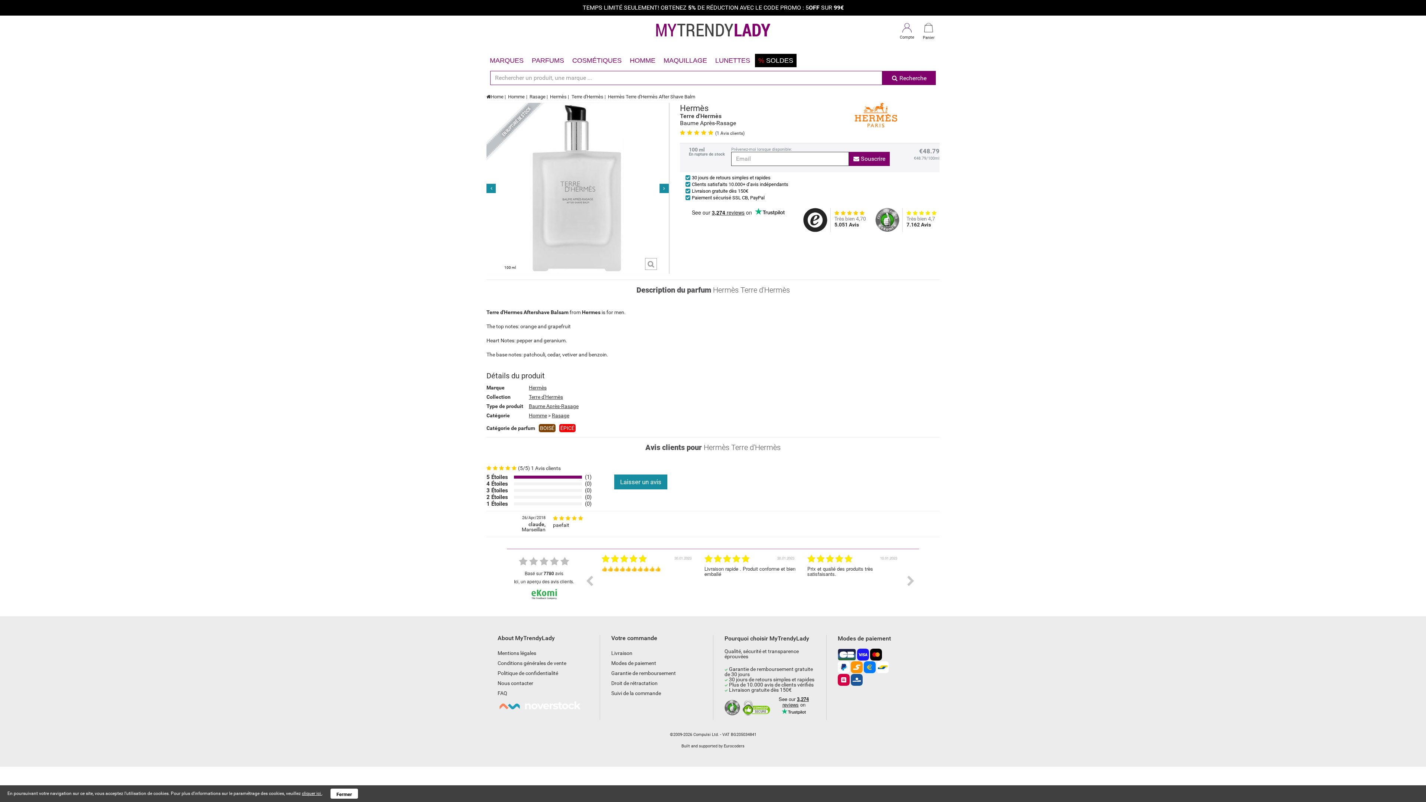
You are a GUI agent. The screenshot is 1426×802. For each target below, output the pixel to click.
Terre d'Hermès (587, 97)
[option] (647, 581)
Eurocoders (734, 746)
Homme (642, 60)
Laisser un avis (640, 482)
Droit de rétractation (634, 683)
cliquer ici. (312, 793)
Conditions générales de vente (532, 663)
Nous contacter (515, 683)
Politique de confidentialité (528, 673)
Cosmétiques (597, 60)
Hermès (558, 97)
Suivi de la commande (636, 693)
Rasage (538, 97)
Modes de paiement (633, 663)
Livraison (621, 653)
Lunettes (732, 60)
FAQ (502, 693)
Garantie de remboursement (643, 673)
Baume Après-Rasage (554, 406)
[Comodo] (757, 708)
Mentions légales (517, 653)
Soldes (775, 60)
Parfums (548, 60)
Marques (507, 60)
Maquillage (685, 60)
